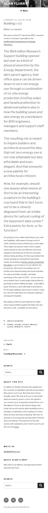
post (17, 427)
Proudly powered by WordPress (16, 507)
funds (10, 324)
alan (28, 20)
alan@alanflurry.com (12, 451)
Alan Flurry (15, 3)
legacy (25, 324)
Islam (18, 324)
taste (27, 327)
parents (18, 327)
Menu (25, 11)
